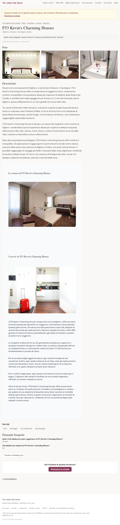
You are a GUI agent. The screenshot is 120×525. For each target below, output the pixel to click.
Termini (44, 508)
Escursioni (108, 3)
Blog (116, 3)
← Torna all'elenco (9, 479)
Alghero (46, 23)
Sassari (39, 23)
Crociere (98, 3)
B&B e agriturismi (73, 3)
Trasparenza (23, 508)
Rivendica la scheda (12, 16)
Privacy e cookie (34, 508)
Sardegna (31, 23)
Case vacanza (87, 3)
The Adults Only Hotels (12, 3)
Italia (24, 23)
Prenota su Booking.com (13, 455)
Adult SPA (59, 3)
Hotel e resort (48, 3)
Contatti (14, 508)
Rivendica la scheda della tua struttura (61, 508)
